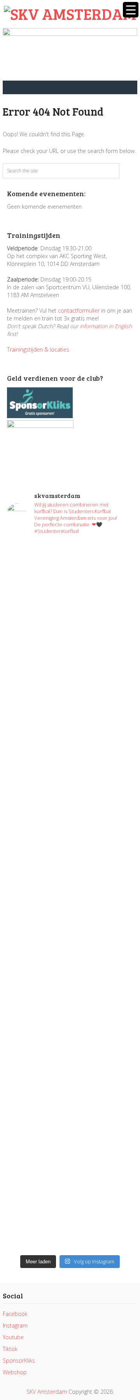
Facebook (15, 1313)
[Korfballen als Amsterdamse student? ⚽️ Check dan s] (70, 707)
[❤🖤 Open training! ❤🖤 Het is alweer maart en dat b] (70, 910)
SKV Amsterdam (46, 1391)
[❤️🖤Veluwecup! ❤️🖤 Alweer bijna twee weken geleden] (70, 1213)
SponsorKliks (19, 1360)
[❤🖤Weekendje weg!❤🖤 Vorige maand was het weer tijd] (70, 988)
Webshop (15, 1372)
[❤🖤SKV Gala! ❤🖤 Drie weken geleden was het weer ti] (70, 789)
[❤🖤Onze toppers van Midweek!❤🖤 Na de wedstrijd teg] (70, 1159)
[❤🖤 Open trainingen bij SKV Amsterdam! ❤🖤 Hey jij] (70, 614)
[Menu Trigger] (130, 10)
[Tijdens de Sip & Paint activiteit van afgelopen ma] (70, 843)
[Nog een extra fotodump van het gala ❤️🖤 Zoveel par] (70, 742)
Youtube (13, 1337)
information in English (106, 326)
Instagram (15, 1325)
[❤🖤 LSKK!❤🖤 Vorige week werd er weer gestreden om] (70, 1081)
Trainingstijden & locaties (38, 349)
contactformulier (79, 310)
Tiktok (10, 1349)
